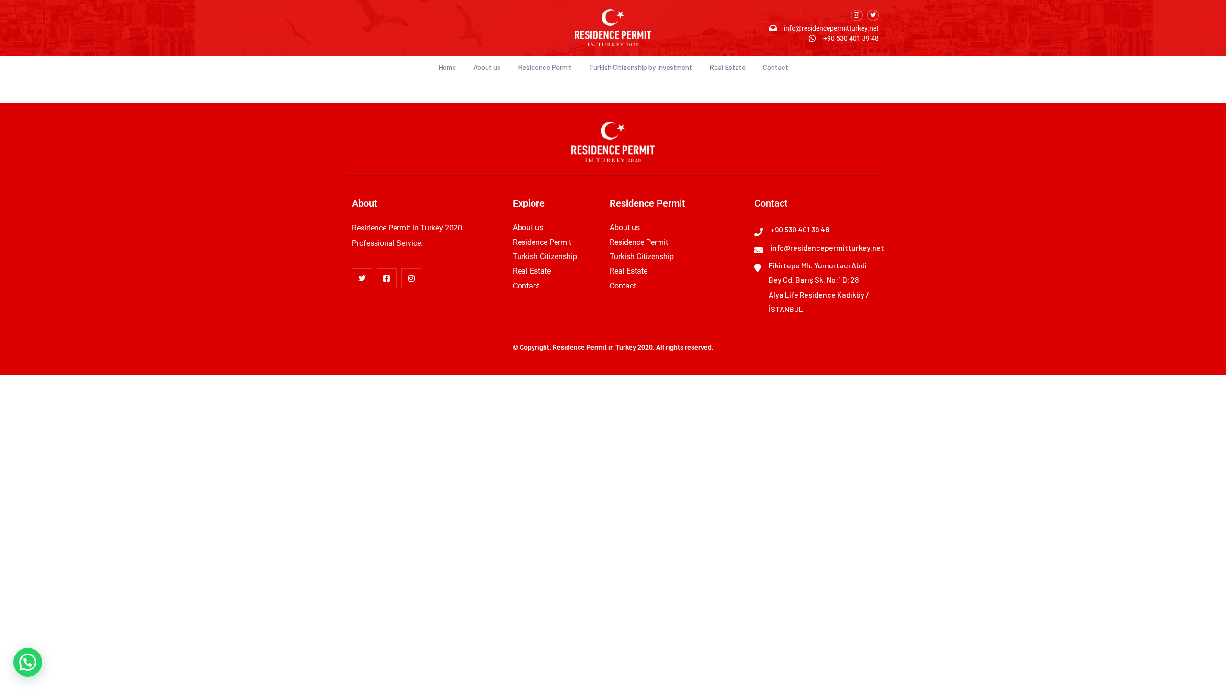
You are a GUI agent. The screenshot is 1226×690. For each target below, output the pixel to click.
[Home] (613, 27)
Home (447, 67)
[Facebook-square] (387, 278)
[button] (27, 662)
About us (486, 67)
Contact (775, 67)
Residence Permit (545, 67)
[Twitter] (873, 15)
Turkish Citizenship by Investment (640, 67)
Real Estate (727, 67)
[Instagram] (857, 15)
